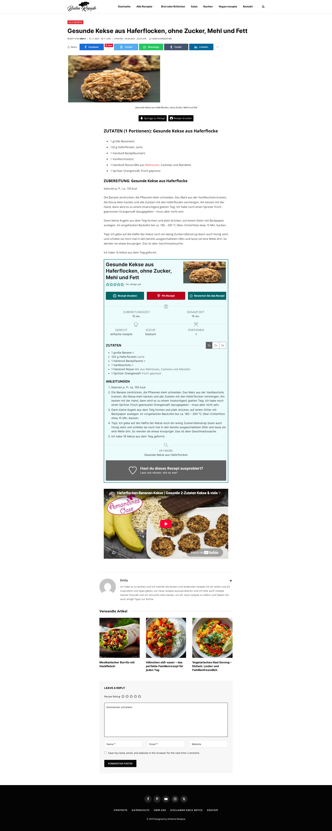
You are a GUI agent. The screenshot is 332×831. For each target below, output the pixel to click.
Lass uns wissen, (151, 472)
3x (222, 345)
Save (110, 45)
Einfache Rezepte (176, 818)
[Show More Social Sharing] (217, 47)
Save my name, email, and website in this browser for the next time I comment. (154, 753)
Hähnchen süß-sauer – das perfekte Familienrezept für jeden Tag (164, 666)
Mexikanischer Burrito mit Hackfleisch (117, 664)
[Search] (263, 7)
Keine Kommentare (162, 38)
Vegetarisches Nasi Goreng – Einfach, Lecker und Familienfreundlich (212, 666)
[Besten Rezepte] (81, 6)
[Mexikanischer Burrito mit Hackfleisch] (119, 638)
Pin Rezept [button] (168, 295)
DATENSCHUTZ (140, 810)
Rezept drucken (182, 118)
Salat (194, 6)
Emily (83, 38)
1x (209, 345)
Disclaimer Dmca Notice (186, 810)
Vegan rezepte (228, 6)
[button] (107, 284)
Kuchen (208, 6)
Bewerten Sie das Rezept (209, 295)
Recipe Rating (112, 696)
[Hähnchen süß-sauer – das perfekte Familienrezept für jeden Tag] (166, 638)
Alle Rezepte (144, 6)
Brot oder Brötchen (173, 6)
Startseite (124, 6)
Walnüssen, (152, 165)
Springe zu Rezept (154, 118)
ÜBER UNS (160, 810)
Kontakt (248, 6)
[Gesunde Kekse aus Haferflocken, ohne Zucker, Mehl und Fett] (114, 102)
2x (215, 345)
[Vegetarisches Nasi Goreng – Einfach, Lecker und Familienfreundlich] (212, 638)
